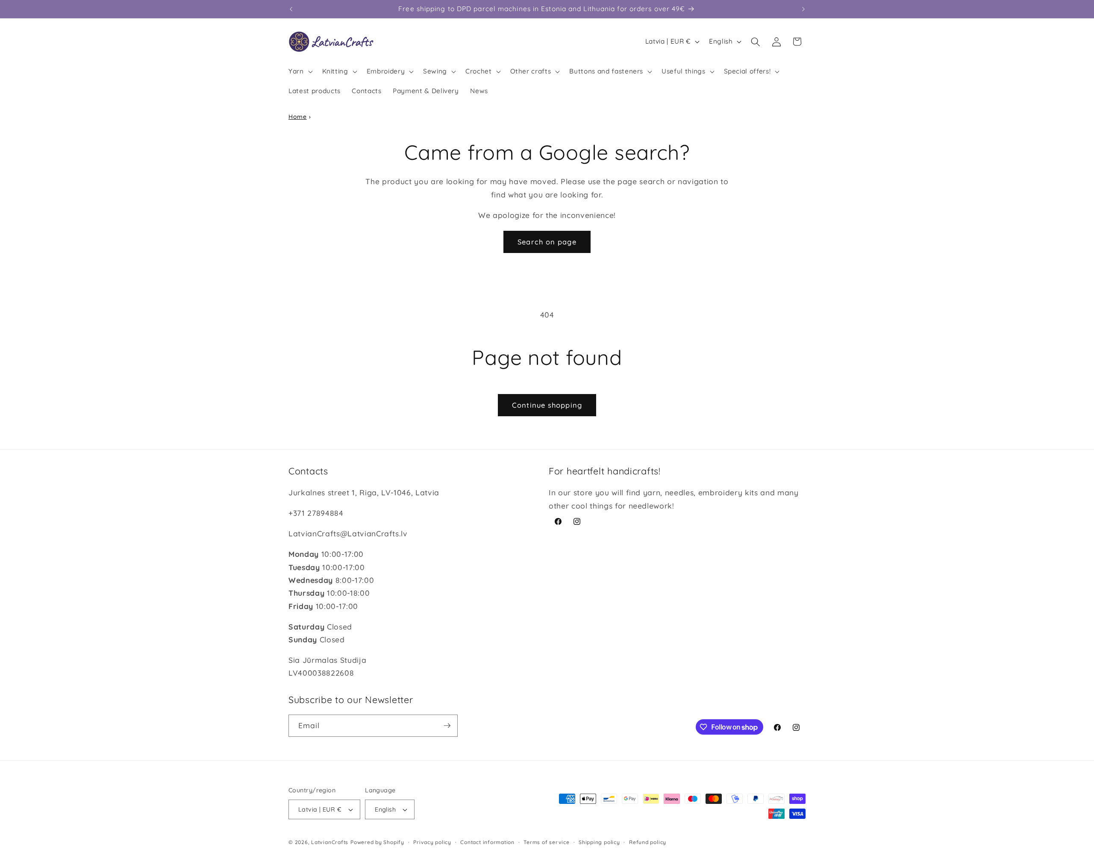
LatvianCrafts (329, 842)
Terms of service (546, 842)
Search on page (547, 241)
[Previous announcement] (291, 9)
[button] (300, 71)
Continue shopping (547, 404)
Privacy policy (432, 842)
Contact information (487, 842)
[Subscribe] (447, 726)
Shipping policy (599, 842)
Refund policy (647, 842)
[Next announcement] (803, 9)
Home (297, 117)
